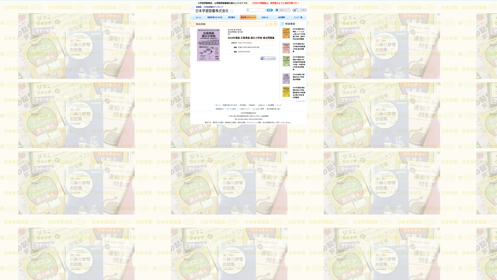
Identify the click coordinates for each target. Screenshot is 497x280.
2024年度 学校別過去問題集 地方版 (235, 31)
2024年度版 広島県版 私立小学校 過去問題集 (299, 77)
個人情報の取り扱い (274, 109)
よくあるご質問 (258, 109)
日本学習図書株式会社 (248, 113)
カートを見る (231, 109)
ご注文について (244, 109)
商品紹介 (252, 105)
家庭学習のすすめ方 (215, 17)
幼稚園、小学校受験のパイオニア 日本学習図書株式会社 (212, 10)
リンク (279, 105)
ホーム (198, 17)
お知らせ (265, 17)
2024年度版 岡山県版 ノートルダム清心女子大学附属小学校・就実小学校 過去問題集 (299, 34)
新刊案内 (231, 17)
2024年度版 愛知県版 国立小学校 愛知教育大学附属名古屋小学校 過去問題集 (299, 93)
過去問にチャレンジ (248, 17)
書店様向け (220, 109)
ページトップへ (300, 101)
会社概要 (281, 17)
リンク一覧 (298, 17)
